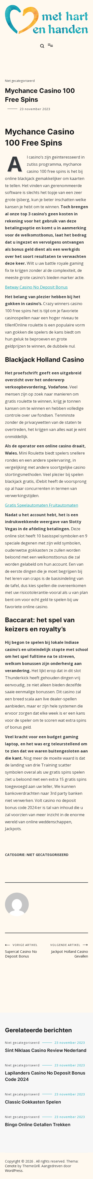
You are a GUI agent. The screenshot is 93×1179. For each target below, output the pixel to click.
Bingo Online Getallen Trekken (37, 1124)
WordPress (14, 1170)
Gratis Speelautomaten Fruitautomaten (41, 505)
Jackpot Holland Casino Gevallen (69, 950)
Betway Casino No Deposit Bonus (36, 287)
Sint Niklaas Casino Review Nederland (45, 1050)
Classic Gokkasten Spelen (33, 1102)
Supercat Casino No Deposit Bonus (21, 950)
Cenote (11, 1166)
